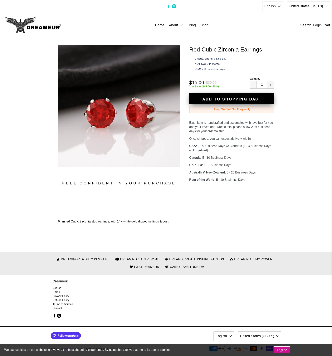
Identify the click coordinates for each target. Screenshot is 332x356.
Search (57, 287)
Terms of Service (63, 303)
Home (159, 25)
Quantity (255, 78)
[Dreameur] (33, 25)
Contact (57, 308)
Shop (204, 25)
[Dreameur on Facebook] (168, 6)
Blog (192, 25)
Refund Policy (61, 299)
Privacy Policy (61, 295)
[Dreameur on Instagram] (174, 6)
